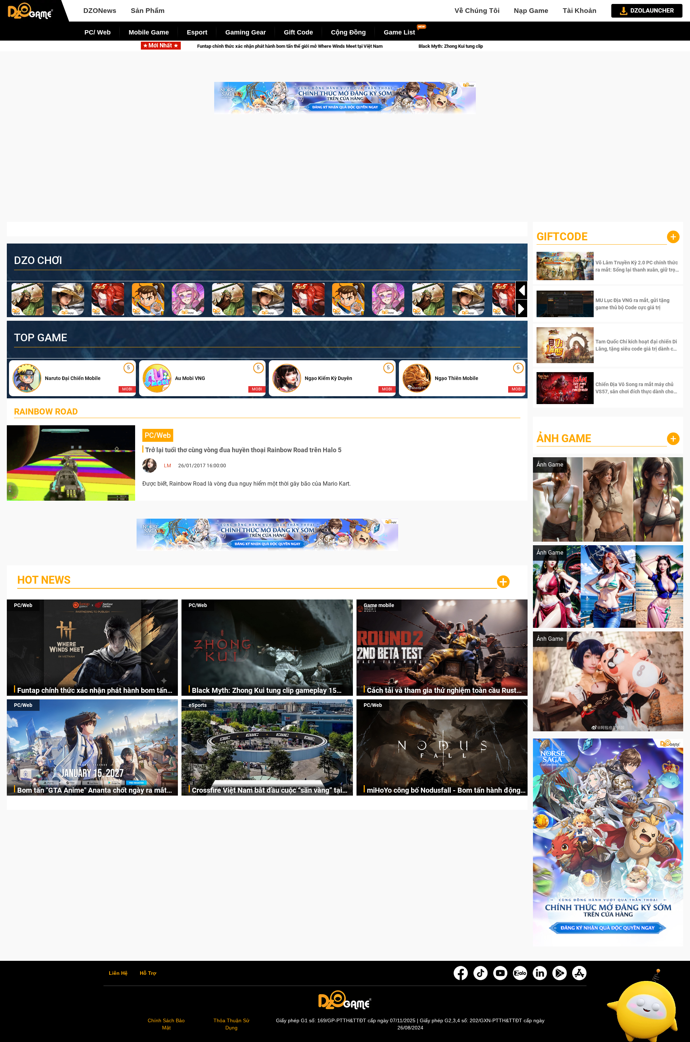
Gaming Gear (245, 32)
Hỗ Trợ (148, 973)
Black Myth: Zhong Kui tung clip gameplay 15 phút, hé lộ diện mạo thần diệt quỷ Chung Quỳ (383, 46)
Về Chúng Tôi (477, 10)
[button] (521, 308)
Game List (399, 32)
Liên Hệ (118, 973)
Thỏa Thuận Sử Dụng (231, 1024)
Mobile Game (149, 32)
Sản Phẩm (148, 10)
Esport (197, 32)
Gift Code (298, 32)
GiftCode (562, 236)
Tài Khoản (580, 10)
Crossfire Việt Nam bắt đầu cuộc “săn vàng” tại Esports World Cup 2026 (267, 791)
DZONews (99, 10)
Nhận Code (636, 266)
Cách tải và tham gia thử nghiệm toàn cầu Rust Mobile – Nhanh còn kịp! (441, 691)
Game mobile (379, 605)
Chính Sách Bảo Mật (166, 1024)
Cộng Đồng (348, 32)
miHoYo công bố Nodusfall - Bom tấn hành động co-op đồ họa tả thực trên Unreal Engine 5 (443, 791)
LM (167, 465)
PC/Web (23, 605)
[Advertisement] (345, 171)
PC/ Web (97, 32)
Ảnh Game (564, 438)
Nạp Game (531, 10)
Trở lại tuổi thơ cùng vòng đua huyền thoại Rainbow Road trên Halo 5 (243, 450)
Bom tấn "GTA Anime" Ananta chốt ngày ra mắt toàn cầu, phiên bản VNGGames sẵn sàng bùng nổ (97, 791)
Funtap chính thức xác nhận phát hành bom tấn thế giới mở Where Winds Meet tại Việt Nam (92, 691)
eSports (198, 705)
